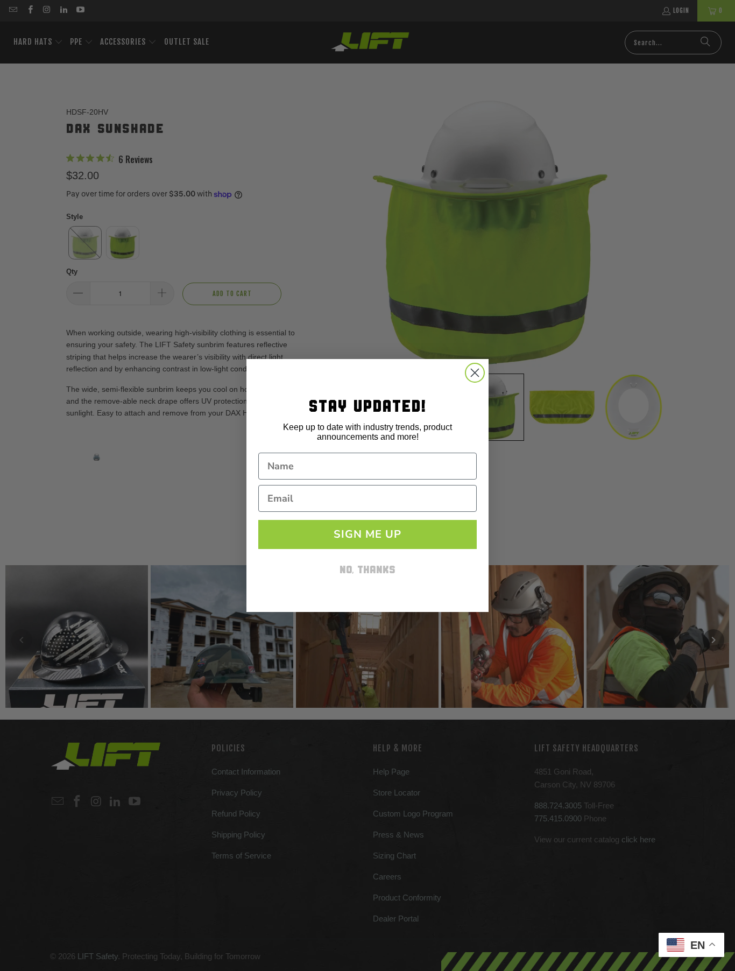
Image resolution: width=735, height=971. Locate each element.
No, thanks (367, 571)
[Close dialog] (474, 372)
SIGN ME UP (367, 534)
